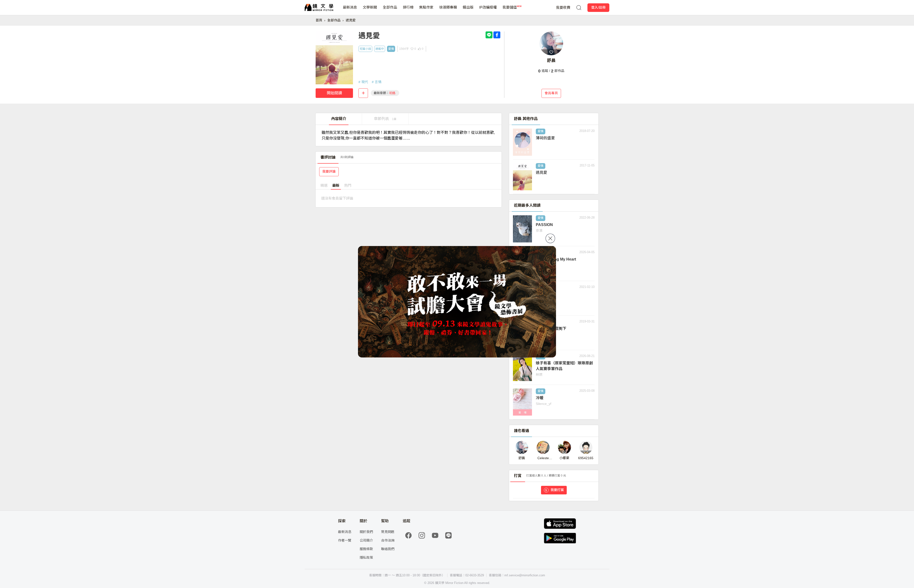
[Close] (550, 238)
